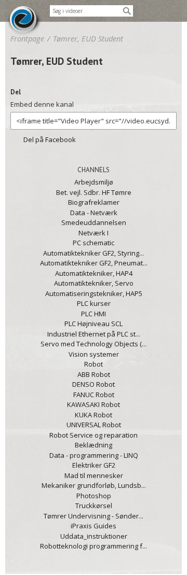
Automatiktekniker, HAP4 (93, 273)
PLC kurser (94, 303)
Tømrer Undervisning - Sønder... (93, 516)
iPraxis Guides (93, 525)
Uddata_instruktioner (93, 536)
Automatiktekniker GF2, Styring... (93, 253)
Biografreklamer (93, 202)
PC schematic (93, 242)
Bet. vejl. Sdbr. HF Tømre (93, 192)
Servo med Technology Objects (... (93, 343)
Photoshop (93, 495)
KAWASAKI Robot (93, 404)
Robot (93, 364)
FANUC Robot (93, 394)
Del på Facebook (49, 139)
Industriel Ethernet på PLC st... (93, 334)
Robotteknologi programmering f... (93, 546)
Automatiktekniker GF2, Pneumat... (94, 263)
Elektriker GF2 (93, 465)
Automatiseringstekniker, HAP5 (93, 293)
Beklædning (93, 445)
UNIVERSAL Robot (93, 424)
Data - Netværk (93, 212)
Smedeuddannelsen (93, 222)
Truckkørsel (93, 505)
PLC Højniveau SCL (93, 323)
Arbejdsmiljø (93, 182)
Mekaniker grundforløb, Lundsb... (94, 485)
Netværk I (93, 232)
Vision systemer (94, 354)
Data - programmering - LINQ (93, 455)
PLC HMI (93, 313)
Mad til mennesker (93, 475)
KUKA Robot (93, 414)
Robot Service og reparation (93, 435)
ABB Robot (93, 374)
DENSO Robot (93, 384)
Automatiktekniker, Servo (93, 283)
